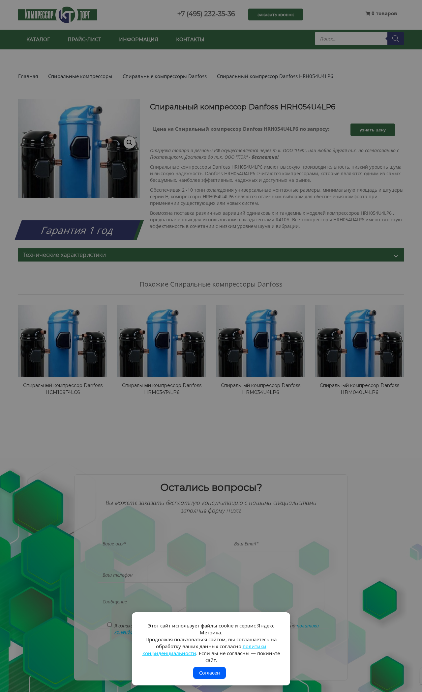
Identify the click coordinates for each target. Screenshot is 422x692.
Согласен (209, 673)
